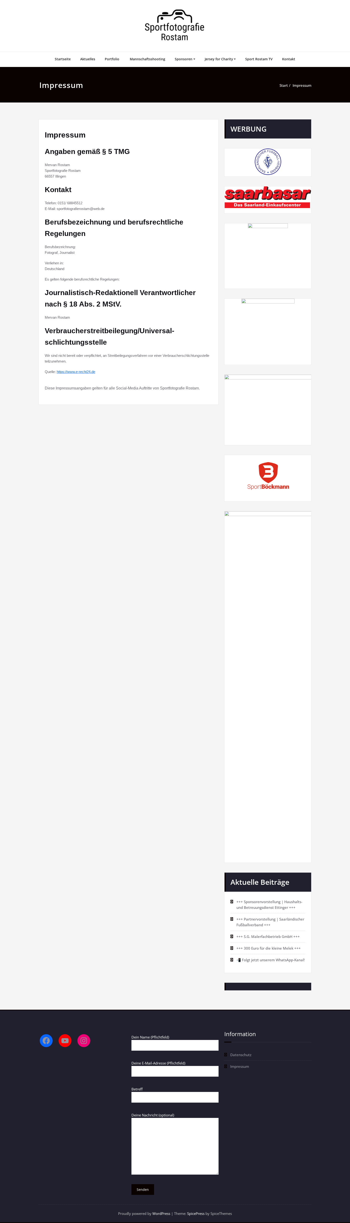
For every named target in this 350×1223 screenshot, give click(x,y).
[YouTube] (65, 1040)
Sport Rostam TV (259, 59)
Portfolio (112, 59)
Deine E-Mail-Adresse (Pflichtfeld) (158, 1063)
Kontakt (288, 59)
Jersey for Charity (219, 59)
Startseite (63, 59)
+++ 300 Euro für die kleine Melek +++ (268, 948)
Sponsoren (183, 59)
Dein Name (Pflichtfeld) (150, 1037)
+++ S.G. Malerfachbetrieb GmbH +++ (268, 936)
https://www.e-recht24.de (76, 372)
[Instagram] (83, 1040)
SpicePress (196, 1213)
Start (284, 85)
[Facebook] (46, 1040)
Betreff (137, 1089)
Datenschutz (240, 1055)
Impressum (302, 85)
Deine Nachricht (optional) (152, 1115)
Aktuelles (87, 59)
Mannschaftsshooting (147, 59)
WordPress (161, 1213)
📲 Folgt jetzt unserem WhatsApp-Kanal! (270, 959)
